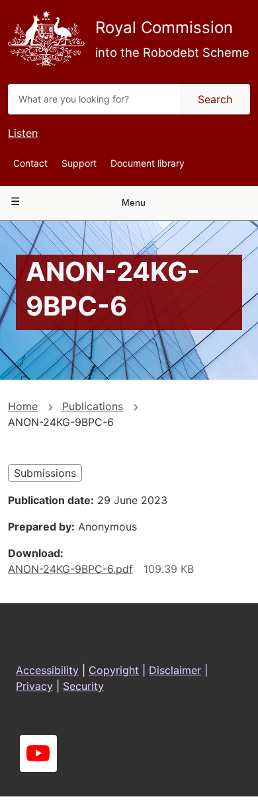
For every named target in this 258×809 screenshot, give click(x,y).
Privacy (34, 686)
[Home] (46, 39)
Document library (147, 163)
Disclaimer (175, 670)
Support (79, 163)
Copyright (114, 670)
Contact (30, 163)
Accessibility (47, 670)
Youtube (38, 753)
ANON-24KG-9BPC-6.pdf (70, 568)
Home (23, 406)
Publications (92, 406)
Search (215, 99)
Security (83, 686)
